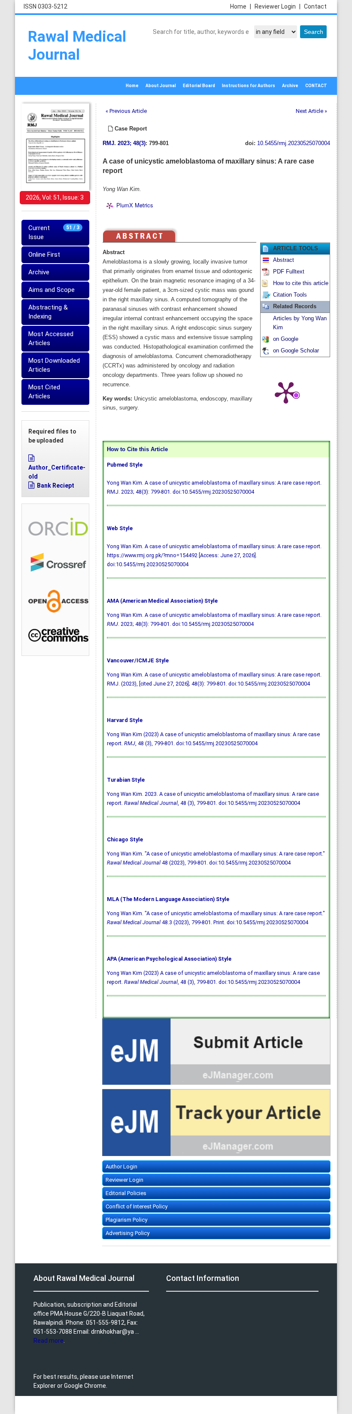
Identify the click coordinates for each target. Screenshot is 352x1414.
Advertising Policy (127, 1233)
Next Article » (311, 111)
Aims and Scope (51, 290)
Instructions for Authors (248, 85)
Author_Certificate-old (56, 472)
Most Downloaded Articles (54, 365)
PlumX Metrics (134, 205)
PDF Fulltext (288, 272)
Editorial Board (199, 85)
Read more (48, 1340)
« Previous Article (126, 111)
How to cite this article (300, 283)
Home (240, 6)
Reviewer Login (277, 6)
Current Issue (53, 232)
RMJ (108, 143)
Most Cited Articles (44, 391)
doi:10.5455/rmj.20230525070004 (213, 492)
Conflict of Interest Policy (136, 1206)
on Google (285, 339)
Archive (290, 85)
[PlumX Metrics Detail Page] (286, 392)
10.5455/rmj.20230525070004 (293, 143)
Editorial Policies (126, 1193)
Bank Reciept (55, 485)
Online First (44, 254)
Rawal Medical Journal (77, 46)
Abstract (283, 260)
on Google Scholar (296, 351)
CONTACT (316, 85)
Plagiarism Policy (126, 1220)
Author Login (121, 1166)
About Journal (161, 85)
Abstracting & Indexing (48, 311)
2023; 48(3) (132, 143)
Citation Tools (290, 295)
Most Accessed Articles (50, 338)
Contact (315, 6)
